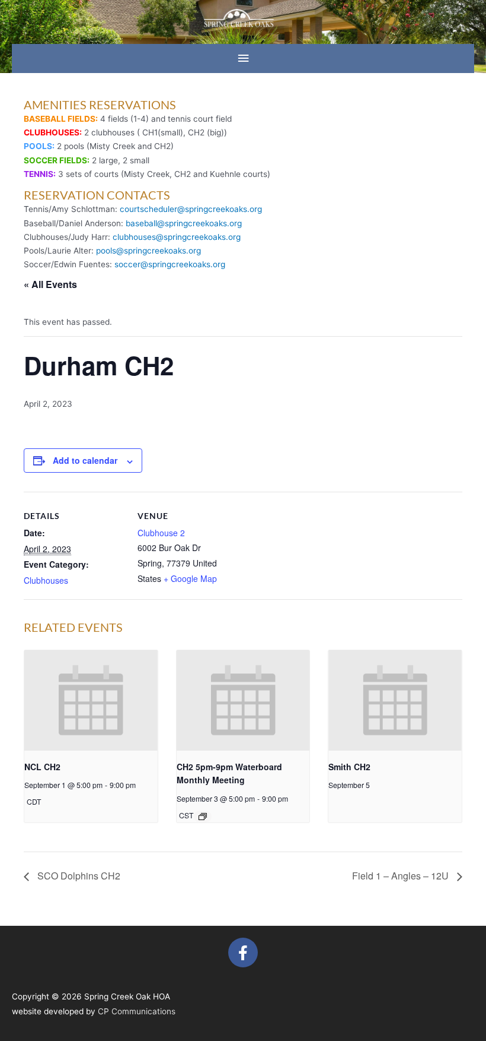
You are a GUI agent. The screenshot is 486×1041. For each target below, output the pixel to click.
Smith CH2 (349, 767)
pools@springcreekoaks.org (148, 250)
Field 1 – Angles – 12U (401, 875)
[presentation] (91, 700)
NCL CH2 (42, 767)
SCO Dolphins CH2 (77, 875)
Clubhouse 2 (161, 533)
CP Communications (136, 1011)
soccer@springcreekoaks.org (169, 264)
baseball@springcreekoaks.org (184, 223)
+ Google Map (190, 578)
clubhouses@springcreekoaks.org (177, 237)
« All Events (50, 284)
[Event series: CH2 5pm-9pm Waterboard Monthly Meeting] (203, 816)
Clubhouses (46, 580)
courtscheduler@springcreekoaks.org (191, 209)
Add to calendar (85, 460)
